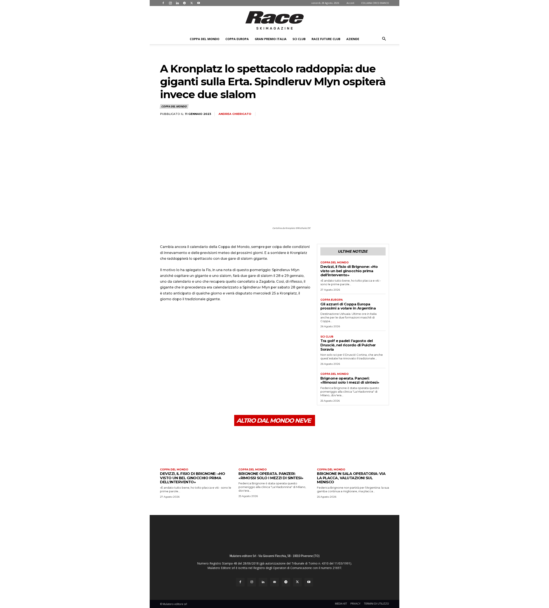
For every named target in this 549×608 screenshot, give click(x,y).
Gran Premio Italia (271, 39)
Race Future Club (326, 39)
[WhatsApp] (194, 317)
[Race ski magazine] (274, 20)
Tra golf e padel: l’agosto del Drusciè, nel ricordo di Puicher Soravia (348, 345)
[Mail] (274, 582)
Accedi (350, 3)
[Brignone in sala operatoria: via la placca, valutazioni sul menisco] (353, 447)
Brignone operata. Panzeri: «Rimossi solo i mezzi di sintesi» (349, 380)
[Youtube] (198, 3)
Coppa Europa (237, 39)
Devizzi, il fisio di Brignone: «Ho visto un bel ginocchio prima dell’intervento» (349, 270)
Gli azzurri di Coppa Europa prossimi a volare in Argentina (348, 306)
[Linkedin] (177, 3)
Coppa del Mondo (204, 39)
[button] (384, 39)
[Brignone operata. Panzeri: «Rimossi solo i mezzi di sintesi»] (274, 447)
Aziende (352, 39)
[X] (191, 3)
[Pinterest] (184, 317)
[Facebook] (163, 3)
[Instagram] (170, 3)
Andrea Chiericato (235, 114)
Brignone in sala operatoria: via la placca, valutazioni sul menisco (351, 477)
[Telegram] (184, 3)
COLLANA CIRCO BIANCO (375, 3)
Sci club (299, 39)
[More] (203, 317)
